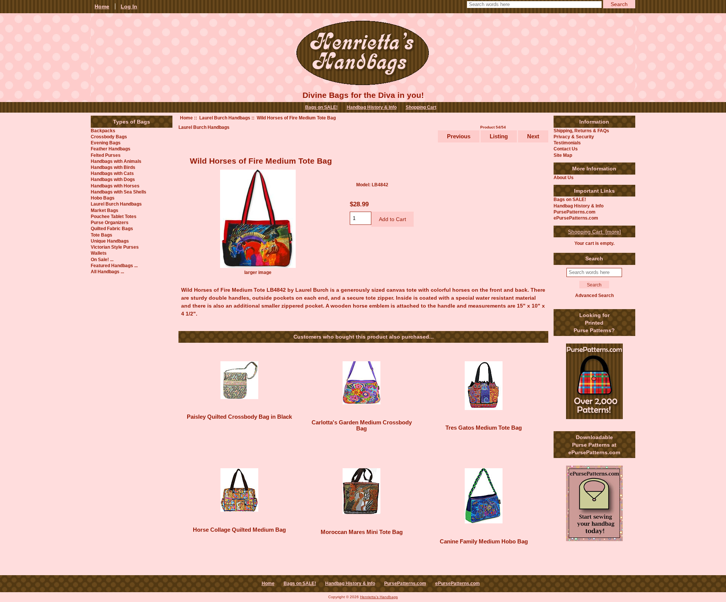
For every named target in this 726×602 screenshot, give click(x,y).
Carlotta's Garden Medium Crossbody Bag (362, 425)
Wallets (99, 253)
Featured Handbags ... (114, 265)
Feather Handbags (110, 148)
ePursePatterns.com (576, 217)
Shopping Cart (421, 107)
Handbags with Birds (113, 167)
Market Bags (104, 210)
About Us (564, 177)
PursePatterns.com (575, 211)
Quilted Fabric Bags (112, 228)
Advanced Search (594, 295)
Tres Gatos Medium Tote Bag (483, 428)
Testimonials (567, 142)
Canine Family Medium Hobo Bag (484, 542)
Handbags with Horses (115, 185)
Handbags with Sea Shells (118, 191)
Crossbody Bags (109, 136)
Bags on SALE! (321, 107)
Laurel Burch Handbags (224, 117)
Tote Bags (101, 234)
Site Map (563, 155)
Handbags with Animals (116, 161)
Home (186, 117)
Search (594, 258)
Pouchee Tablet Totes (114, 216)
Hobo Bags (103, 197)
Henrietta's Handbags (379, 597)
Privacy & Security (574, 136)
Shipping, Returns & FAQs (581, 130)
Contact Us (566, 148)
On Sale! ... (102, 259)
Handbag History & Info (372, 107)
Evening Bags (106, 142)
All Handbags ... (107, 271)
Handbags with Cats (112, 173)
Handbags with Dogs (113, 179)
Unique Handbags (110, 240)
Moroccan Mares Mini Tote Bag (362, 532)
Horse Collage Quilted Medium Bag (239, 530)
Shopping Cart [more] (594, 232)
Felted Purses (106, 155)
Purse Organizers (110, 222)
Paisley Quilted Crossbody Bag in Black (239, 417)
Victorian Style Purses (115, 247)
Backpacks (103, 130)
